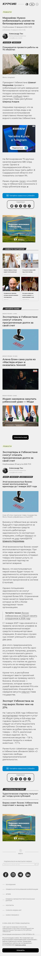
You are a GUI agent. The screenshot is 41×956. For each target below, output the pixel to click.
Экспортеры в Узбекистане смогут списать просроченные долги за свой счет (20, 321)
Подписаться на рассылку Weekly (18, 861)
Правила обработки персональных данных (20, 899)
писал (22, 181)
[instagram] (13, 874)
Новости (7, 12)
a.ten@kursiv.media (15, 38)
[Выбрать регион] (26, 4)
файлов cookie (20, 945)
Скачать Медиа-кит (13, 910)
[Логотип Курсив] (10, 4)
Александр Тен (16, 34)
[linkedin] (28, 874)
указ (17, 538)
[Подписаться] (36, 864)
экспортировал (10, 715)
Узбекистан (16, 42)
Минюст (29, 536)
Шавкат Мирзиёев (26, 477)
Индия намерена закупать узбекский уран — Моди (19, 400)
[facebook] (5, 874)
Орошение (6, 42)
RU (32, 4)
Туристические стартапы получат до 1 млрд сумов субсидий (20, 795)
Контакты (10, 905)
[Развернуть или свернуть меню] (37, 4)
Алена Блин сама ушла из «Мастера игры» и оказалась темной (19, 362)
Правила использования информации (22, 889)
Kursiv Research (12, 915)
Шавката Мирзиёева (13, 541)
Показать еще (20, 437)
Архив (8, 894)
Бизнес (5, 477)
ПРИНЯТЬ (20, 950)
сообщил (17, 96)
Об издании (11, 884)
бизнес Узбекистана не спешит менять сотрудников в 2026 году (21, 616)
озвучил (25, 692)
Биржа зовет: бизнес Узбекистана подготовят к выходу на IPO (20, 804)
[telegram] (20, 874)
